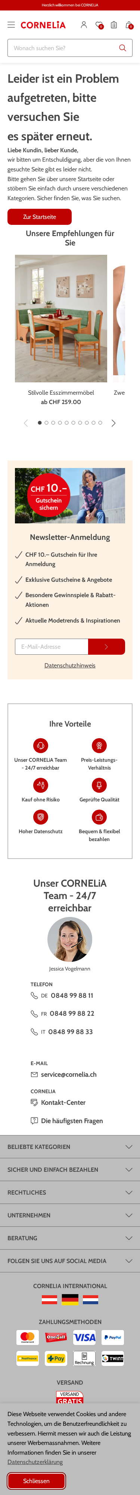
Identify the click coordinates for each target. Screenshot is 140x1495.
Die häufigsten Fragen (72, 1121)
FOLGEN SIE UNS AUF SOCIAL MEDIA (56, 1261)
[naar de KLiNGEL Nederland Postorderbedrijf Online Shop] (90, 1299)
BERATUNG (22, 1238)
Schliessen (36, 1481)
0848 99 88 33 (70, 1032)
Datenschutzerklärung (35, 1461)
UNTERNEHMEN (28, 1215)
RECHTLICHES (26, 1192)
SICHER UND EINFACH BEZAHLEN (52, 1169)
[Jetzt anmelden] (106, 647)
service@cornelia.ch (69, 1074)
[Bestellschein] (114, 24)
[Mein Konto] (84, 24)
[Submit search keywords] (123, 48)
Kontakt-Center (63, 1102)
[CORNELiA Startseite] (43, 24)
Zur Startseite (39, 216)
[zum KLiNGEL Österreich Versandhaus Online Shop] (49, 1299)
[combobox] (70, 48)
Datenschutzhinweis (70, 665)
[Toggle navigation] (11, 24)
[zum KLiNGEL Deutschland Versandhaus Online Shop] (70, 1299)
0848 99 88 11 (72, 995)
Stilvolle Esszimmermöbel (61, 392)
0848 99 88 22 (72, 1013)
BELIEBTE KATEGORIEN (38, 1146)
